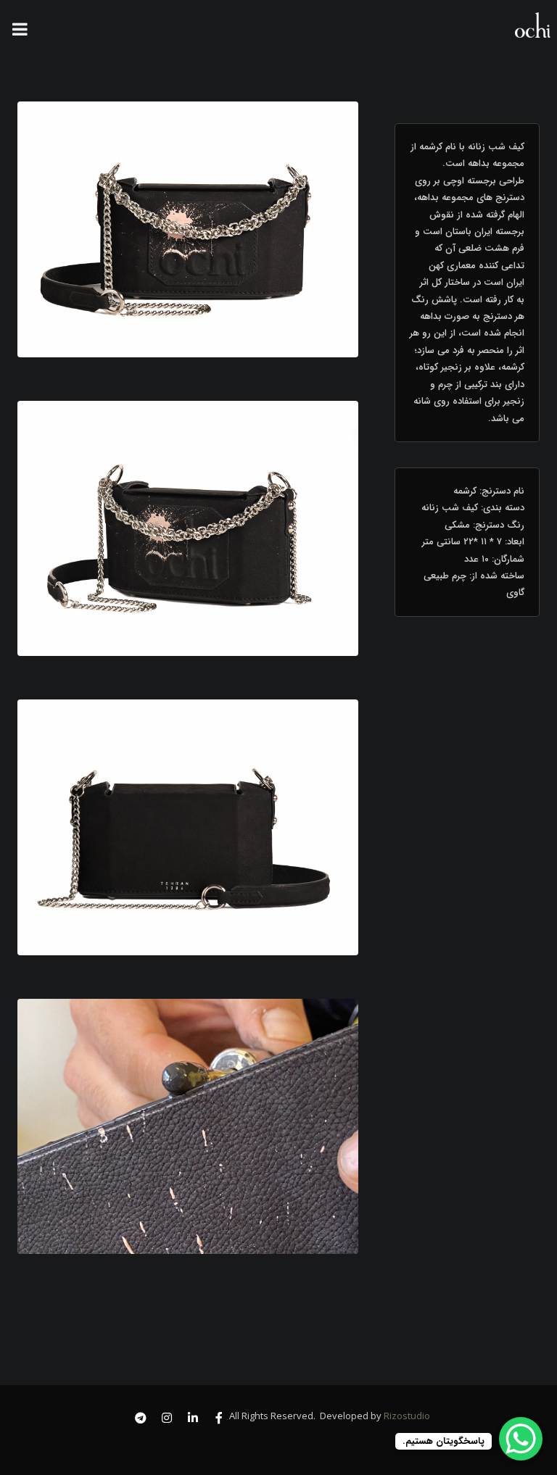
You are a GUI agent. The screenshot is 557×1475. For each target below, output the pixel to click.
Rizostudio (405, 1415)
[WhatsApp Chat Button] (520, 1439)
